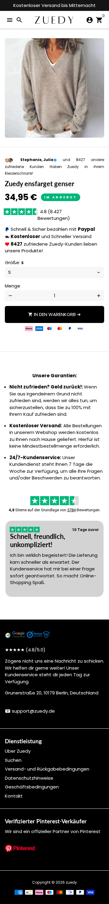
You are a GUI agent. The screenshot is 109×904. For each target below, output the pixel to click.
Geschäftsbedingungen (32, 787)
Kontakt (14, 796)
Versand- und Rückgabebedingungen (47, 769)
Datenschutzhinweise (29, 778)
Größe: (14, 262)
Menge (12, 286)
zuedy (71, 882)
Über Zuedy (18, 751)
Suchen (13, 760)
